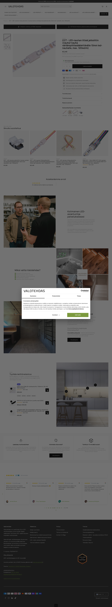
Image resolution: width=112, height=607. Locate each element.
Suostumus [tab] (33, 296)
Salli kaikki (78, 315)
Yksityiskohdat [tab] (56, 296)
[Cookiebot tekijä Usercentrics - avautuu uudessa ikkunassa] (82, 291)
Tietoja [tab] (79, 296)
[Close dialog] (84, 282)
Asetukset (55, 315)
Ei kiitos (41, 323)
